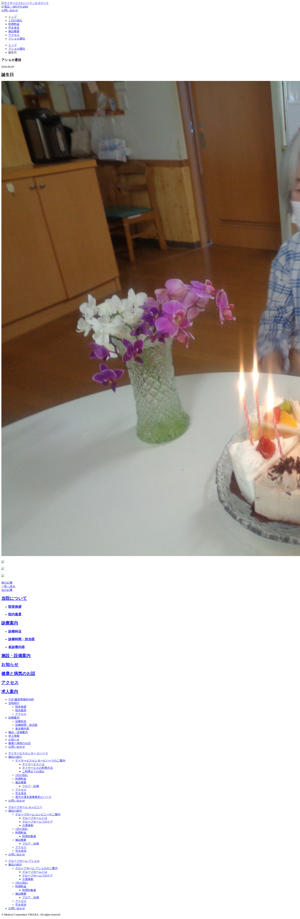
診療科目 (15, 631)
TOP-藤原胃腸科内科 (21, 699)
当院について (14, 598)
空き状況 (13, 27)
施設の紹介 (15, 756)
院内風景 (15, 614)
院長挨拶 (15, 606)
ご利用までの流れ (33, 771)
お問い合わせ (9, 10)
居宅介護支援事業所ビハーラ (33, 797)
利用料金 (13, 24)
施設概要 (13, 31)
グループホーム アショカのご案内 (36, 868)
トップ (12, 16)
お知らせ (10, 664)
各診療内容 (16, 647)
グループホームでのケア (37, 821)
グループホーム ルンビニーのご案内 (37, 814)
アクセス (13, 35)
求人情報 (13, 735)
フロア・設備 (30, 786)
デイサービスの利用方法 (37, 767)
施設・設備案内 (16, 655)
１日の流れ (15, 20)
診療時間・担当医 (21, 639)
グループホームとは (34, 818)
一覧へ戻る (8, 586)
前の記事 (6, 582)
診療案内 (9, 623)
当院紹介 (13, 703)
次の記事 (6, 590)
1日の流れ (21, 775)
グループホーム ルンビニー (25, 807)
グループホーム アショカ (24, 860)
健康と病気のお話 (18, 673)
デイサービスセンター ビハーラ (28, 753)
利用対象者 (29, 836)
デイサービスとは (33, 764)
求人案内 (9, 691)
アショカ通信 (16, 38)
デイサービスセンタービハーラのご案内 (40, 760)
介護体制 (27, 825)
